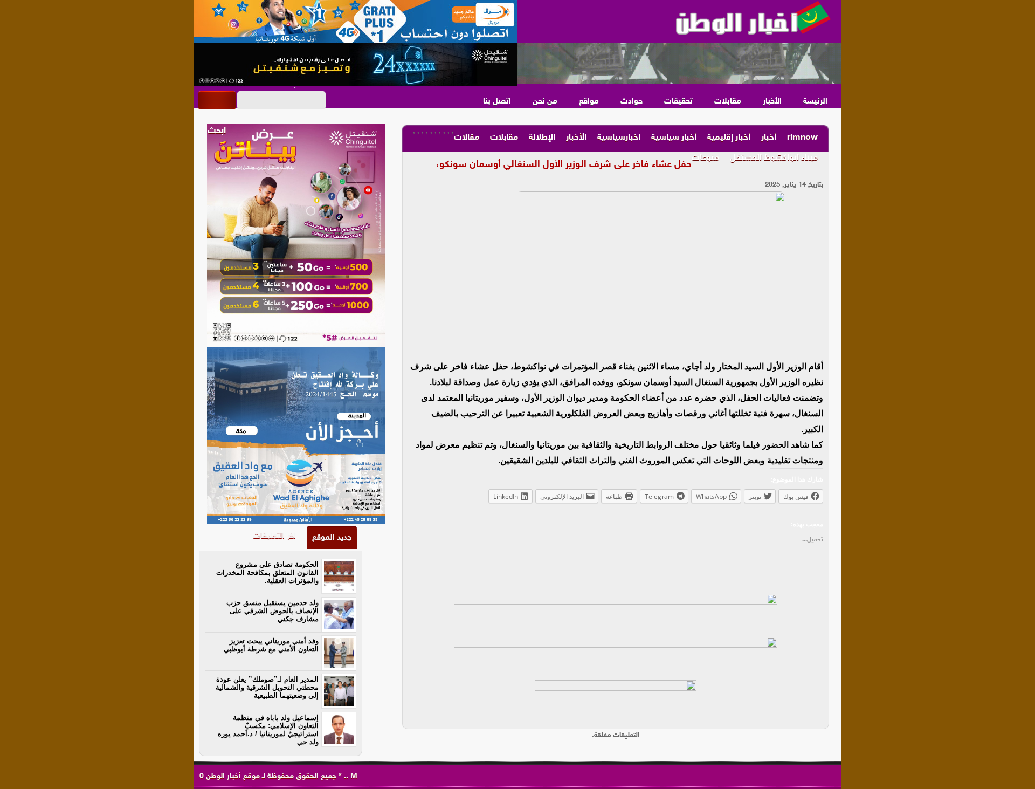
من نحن (545, 101)
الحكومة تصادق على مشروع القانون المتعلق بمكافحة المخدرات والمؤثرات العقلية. (267, 572)
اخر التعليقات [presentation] (274, 536)
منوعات (705, 158)
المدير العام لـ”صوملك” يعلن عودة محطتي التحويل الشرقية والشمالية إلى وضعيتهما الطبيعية (267, 687)
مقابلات (727, 101)
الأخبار (772, 101)
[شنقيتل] (356, 64)
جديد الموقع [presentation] (331, 538)
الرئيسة (815, 101)
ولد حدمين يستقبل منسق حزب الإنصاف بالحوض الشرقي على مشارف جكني (272, 611)
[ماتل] (615, 701)
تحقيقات (678, 101)
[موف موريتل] (356, 21)
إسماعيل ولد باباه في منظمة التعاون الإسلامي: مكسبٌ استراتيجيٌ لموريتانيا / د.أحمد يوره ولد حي (268, 729)
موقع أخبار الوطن (232, 776)
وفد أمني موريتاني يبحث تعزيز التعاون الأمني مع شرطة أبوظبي (271, 645)
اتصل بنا (497, 101)
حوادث (631, 101)
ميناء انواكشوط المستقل (774, 158)
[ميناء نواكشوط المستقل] (679, 63)
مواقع (589, 101)
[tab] (332, 537)
